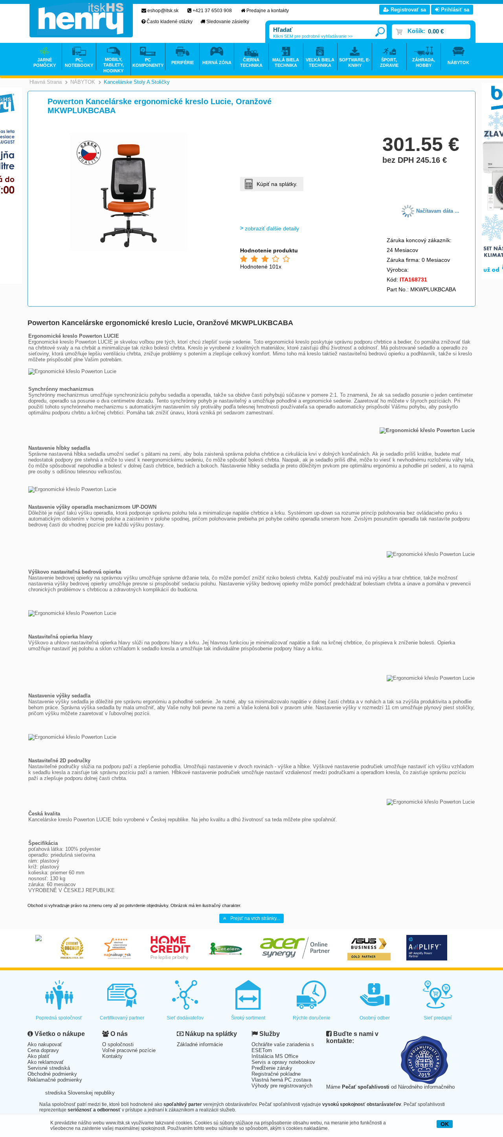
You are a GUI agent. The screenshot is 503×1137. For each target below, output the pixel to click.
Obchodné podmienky (52, 1074)
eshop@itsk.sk (162, 10)
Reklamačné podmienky (55, 1080)
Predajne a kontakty (267, 10)
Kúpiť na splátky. (277, 184)
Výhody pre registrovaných (282, 1086)
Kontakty (112, 1056)
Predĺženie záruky (272, 1068)
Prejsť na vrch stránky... (255, 918)
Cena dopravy (43, 1050)
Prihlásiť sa (454, 10)
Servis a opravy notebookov (283, 1062)
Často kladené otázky (170, 21)
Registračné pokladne (276, 1074)
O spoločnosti (118, 1044)
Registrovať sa (407, 10)
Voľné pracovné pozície (129, 1050)
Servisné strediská (49, 1068)
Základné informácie (200, 1044)
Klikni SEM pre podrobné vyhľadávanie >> (312, 36)
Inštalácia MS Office (275, 1056)
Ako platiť (39, 1056)
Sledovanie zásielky (227, 21)
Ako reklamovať (46, 1062)
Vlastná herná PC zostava (281, 1080)
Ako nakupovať (45, 1044)
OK (445, 1124)
